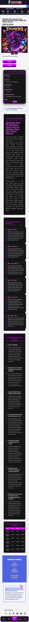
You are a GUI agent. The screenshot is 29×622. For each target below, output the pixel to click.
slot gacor (16, 141)
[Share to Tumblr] (25, 613)
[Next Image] (26, 39)
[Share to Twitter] (6, 613)
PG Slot (15, 164)
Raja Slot (17, 181)
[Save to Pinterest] (17, 613)
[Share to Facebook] (9, 613)
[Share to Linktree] (13, 613)
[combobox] (13, 6)
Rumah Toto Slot (14, 621)
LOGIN (9, 61)
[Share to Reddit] (21, 613)
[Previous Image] (2, 39)
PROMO (4, 619)
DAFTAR (9, 65)
